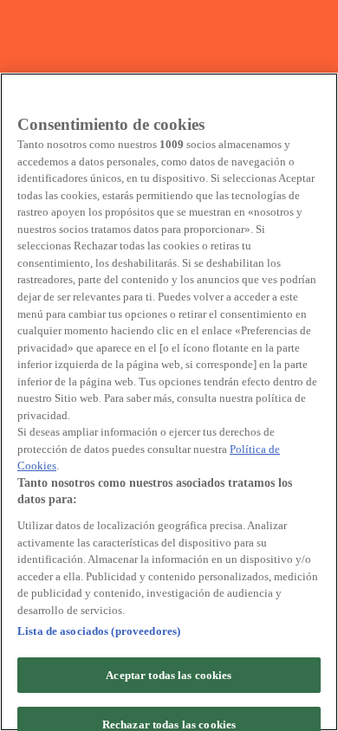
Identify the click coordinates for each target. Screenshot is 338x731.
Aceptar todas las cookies (168, 675)
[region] (169, 402)
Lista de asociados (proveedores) (98, 630)
